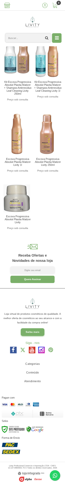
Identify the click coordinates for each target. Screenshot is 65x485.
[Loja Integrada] (31, 473)
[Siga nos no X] (22, 350)
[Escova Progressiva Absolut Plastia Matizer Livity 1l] (17, 141)
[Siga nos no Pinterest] (50, 350)
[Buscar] (46, 37)
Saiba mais (32, 332)
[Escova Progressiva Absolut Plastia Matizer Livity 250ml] (47, 141)
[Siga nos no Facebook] (13, 350)
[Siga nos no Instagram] (41, 350)
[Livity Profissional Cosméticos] (32, 22)
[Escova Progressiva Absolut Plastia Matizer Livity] (17, 205)
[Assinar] (32, 279)
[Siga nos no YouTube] (32, 350)
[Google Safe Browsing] (35, 429)
